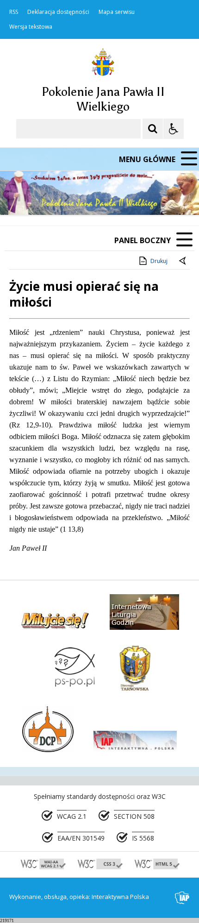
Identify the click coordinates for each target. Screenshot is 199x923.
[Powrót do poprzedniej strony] (183, 261)
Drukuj (159, 261)
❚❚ (18, 197)
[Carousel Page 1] (90, 197)
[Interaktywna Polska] (182, 898)
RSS (13, 12)
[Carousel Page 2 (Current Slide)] (99, 197)
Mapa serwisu (117, 12)
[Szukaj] (153, 129)
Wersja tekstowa (30, 27)
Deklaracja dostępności (58, 12)
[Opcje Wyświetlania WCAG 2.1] (173, 129)
